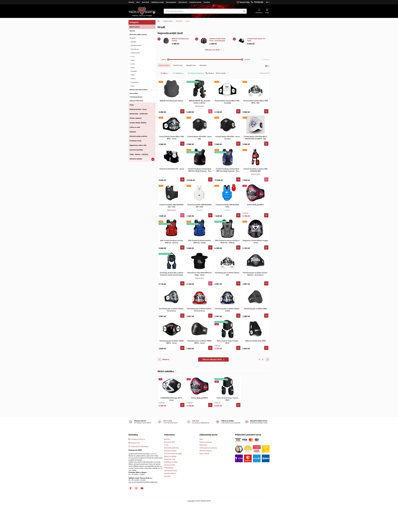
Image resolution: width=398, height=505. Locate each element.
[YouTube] (142, 488)
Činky (132, 105)
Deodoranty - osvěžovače (139, 114)
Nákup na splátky (170, 456)
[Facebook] (131, 488)
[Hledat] (244, 11)
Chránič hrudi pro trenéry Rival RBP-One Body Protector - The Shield (199, 170)
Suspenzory (134, 82)
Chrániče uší (134, 49)
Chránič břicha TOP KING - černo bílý (199, 137)
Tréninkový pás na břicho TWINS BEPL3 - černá (199, 342)
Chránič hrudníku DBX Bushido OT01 (227, 206)
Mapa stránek (204, 453)
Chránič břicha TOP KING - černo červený (227, 137)
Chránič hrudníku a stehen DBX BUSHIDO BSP (255, 170)
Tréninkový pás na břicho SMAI (255, 309)
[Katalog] (266, 66)
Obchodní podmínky (171, 448)
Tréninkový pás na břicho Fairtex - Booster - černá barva (255, 274)
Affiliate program (206, 450)
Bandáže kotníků (136, 45)
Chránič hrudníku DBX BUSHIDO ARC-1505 (199, 206)
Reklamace (203, 445)
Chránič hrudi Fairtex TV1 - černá (256, 40)
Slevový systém (171, 2)
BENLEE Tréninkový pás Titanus (180, 40)
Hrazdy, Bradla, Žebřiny (138, 123)
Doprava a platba (170, 450)
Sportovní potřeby (136, 150)
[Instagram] (136, 488)
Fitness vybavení (136, 118)
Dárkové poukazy (206, 442)
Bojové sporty (135, 27)
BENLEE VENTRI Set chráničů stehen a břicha (199, 102)
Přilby (133, 75)
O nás (166, 445)
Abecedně (203, 65)
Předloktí (134, 71)
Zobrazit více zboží (212, 50)
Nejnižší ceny (177, 65)
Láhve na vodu (135, 127)
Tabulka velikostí (170, 473)
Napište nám (135, 443)
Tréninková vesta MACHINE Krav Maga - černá (199, 274)
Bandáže (133, 42)
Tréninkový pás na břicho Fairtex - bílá (227, 274)
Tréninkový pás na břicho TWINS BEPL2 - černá (172, 342)
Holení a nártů (135, 53)
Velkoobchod (182, 2)
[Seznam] (268, 66)
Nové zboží (145, 2)
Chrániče (179, 21)
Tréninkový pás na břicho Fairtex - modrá (227, 310)
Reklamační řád (169, 459)
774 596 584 (258, 2)
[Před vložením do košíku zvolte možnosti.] (182, 144)
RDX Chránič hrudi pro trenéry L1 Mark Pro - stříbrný (227, 241)
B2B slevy (195, 421)
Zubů (132, 86)
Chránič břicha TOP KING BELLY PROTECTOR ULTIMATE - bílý (255, 137)
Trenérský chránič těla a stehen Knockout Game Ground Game (171, 274)
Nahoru (165, 359)
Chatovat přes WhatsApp (139, 446)
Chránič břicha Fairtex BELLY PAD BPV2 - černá (171, 137)
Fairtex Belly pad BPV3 (255, 205)
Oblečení (133, 132)
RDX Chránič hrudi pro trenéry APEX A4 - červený (171, 241)
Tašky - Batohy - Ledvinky (139, 154)
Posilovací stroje (135, 141)
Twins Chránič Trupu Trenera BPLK (227, 342)
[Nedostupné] (210, 111)
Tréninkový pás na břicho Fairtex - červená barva (199, 310)
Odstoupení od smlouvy (208, 448)
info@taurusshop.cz (138, 439)
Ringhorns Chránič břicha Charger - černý (255, 241)
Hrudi (133, 56)
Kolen (133, 60)
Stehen (133, 79)
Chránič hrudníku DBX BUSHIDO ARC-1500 (171, 206)
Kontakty (207, 2)
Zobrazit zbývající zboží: (213, 359)
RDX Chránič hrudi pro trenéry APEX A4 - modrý (199, 241)
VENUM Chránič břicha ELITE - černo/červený (217, 40)
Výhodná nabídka (136, 159)
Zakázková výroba (195, 2)
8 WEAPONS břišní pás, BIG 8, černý (171, 399)
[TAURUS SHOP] (142, 11)
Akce (138, 2)
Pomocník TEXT (169, 442)
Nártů (133, 67)
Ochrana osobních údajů (173, 453)
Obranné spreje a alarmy (138, 136)
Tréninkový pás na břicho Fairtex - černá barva (171, 310)
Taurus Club (244, 2)
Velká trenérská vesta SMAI (255, 341)
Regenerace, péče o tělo (138, 145)
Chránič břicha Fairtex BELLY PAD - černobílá (227, 102)
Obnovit (266, 59)
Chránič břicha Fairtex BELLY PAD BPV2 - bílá (255, 102)
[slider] (168, 59)
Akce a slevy (167, 421)
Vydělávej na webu (157, 2)
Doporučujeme (164, 65)
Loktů (133, 64)
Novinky (131, 2)
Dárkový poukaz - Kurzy (138, 109)
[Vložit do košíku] (182, 111)
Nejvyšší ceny (191, 65)
